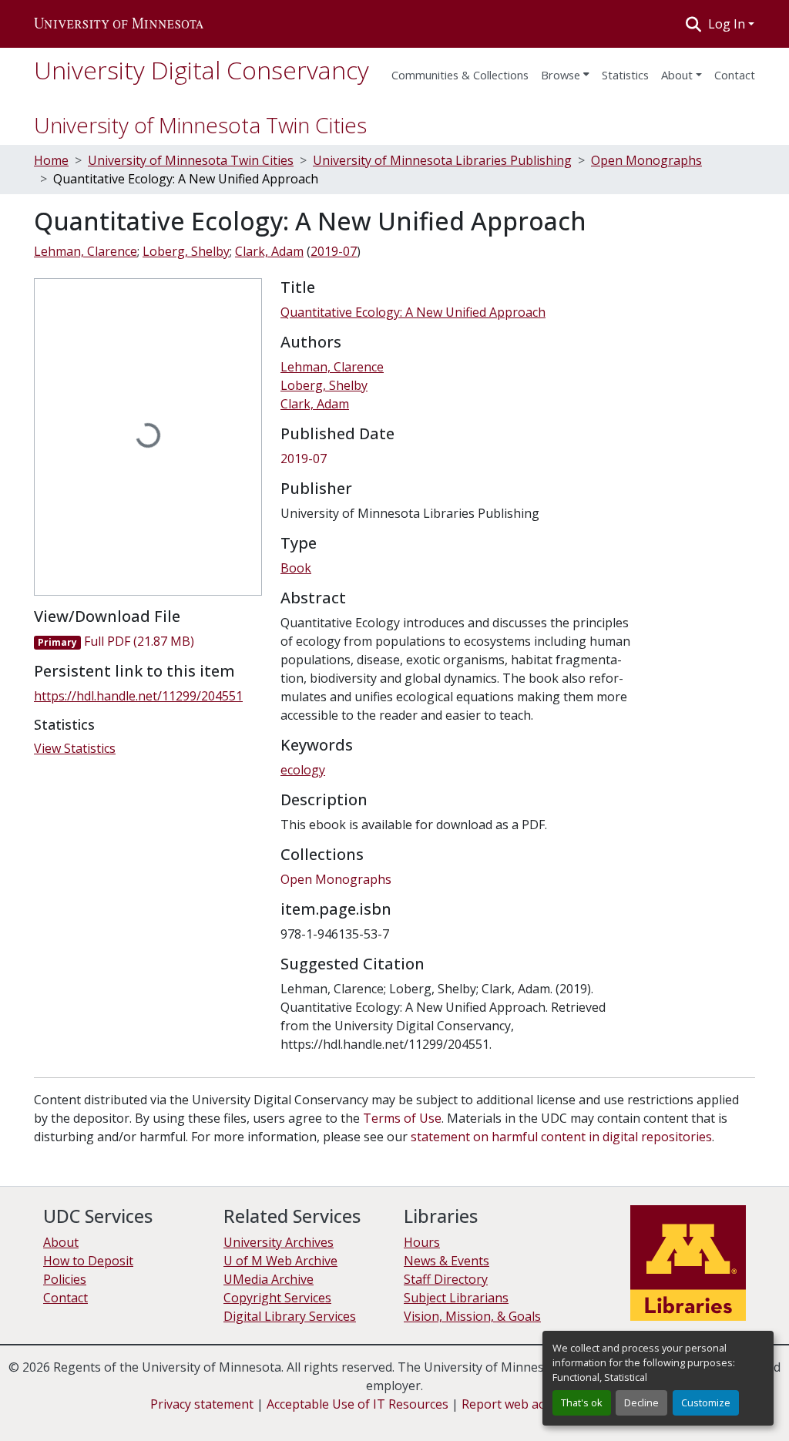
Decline (641, 1402)
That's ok (582, 1402)
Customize (705, 1402)
